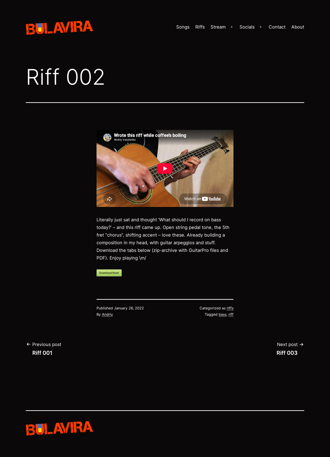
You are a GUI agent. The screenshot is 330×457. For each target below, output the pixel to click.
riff (231, 314)
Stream (218, 27)
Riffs (200, 27)
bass (223, 314)
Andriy (107, 314)
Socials (247, 27)
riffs (230, 308)
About (297, 27)
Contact (277, 27)
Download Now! (109, 273)
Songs (182, 27)
